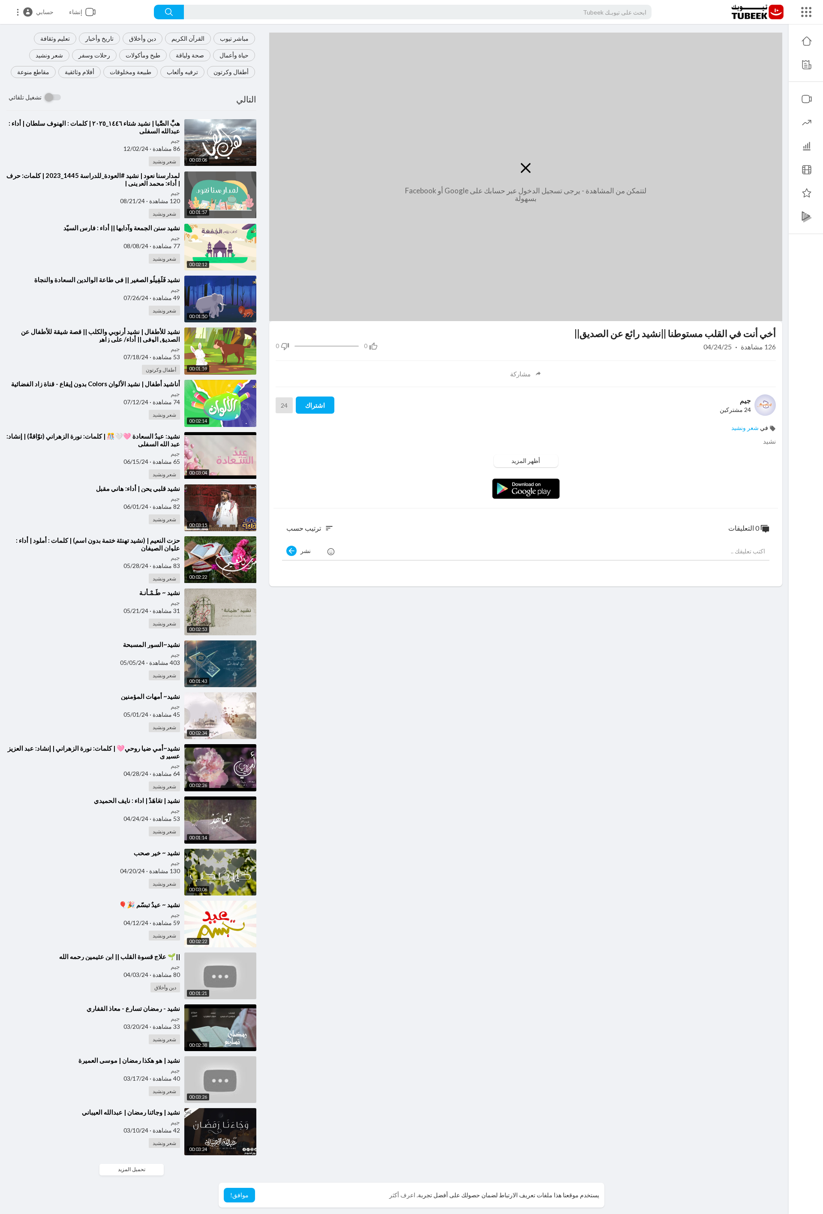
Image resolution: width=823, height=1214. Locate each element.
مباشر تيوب (234, 38)
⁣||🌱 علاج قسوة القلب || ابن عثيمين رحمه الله (119, 956)
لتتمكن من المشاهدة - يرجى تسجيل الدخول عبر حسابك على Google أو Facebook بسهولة (525, 194)
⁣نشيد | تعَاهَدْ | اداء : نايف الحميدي (137, 800)
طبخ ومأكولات (143, 55)
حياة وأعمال (234, 55)
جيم (175, 140)
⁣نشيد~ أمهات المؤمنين (150, 696)
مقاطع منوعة (33, 71)
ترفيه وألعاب (182, 71)
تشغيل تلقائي (25, 97)
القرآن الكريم (187, 38)
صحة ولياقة (190, 55)
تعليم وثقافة (55, 38)
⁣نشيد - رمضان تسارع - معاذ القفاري (133, 1008)
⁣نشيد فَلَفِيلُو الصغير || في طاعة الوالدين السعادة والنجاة (107, 279)
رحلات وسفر (94, 55)
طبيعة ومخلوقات (130, 71)
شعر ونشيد (49, 55)
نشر (304, 550)
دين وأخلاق (142, 38)
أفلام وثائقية (79, 71)
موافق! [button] (239, 1195)
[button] (34, 12)
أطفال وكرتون (231, 71)
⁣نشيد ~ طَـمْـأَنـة (159, 592)
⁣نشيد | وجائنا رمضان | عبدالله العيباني (131, 1112)
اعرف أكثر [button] (402, 1195)
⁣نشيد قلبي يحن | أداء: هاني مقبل (138, 488)
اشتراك (315, 405)
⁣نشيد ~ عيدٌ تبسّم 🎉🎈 (149, 904)
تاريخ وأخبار (99, 38)
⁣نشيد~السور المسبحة (151, 644)
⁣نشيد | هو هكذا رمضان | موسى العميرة (129, 1060)
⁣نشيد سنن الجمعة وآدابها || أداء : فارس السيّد (121, 227)
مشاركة (520, 374)
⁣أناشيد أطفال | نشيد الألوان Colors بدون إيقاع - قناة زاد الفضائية (95, 384)
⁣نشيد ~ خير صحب (157, 852)
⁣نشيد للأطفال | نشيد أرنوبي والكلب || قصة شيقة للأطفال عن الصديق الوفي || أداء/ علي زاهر (100, 335)
